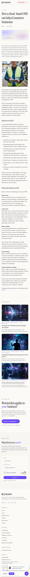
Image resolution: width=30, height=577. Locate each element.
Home (3, 510)
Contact (3, 522)
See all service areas (6, 550)
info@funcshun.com (6, 559)
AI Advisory (4, 537)
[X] (6, 502)
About (3, 513)
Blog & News (4, 520)
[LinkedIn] (3, 502)
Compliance (4, 540)
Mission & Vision (5, 515)
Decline (5, 573)
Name (4, 457)
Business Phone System (7, 542)
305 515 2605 (5, 557)
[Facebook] (9, 502)
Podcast (3, 518)
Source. (4, 290)
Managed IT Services (6, 535)
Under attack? (21, 2)
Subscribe (14, 477)
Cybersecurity (5, 530)
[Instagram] (12, 502)
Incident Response (6, 532)
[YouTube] (15, 502)
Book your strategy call (10, 421)
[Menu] (27, 2)
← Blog (4, 10)
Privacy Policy (5, 570)
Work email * (7, 464)
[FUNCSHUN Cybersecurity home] (6, 2)
